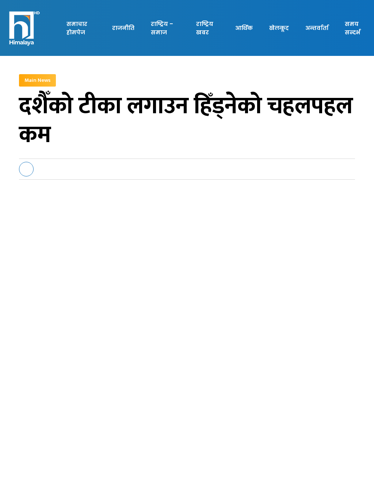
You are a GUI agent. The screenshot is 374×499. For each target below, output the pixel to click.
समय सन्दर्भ (352, 28)
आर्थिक (244, 28)
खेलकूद (279, 28)
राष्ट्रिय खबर (204, 28)
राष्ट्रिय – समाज (162, 28)
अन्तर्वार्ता (316, 28)
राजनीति (123, 28)
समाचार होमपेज (76, 28)
